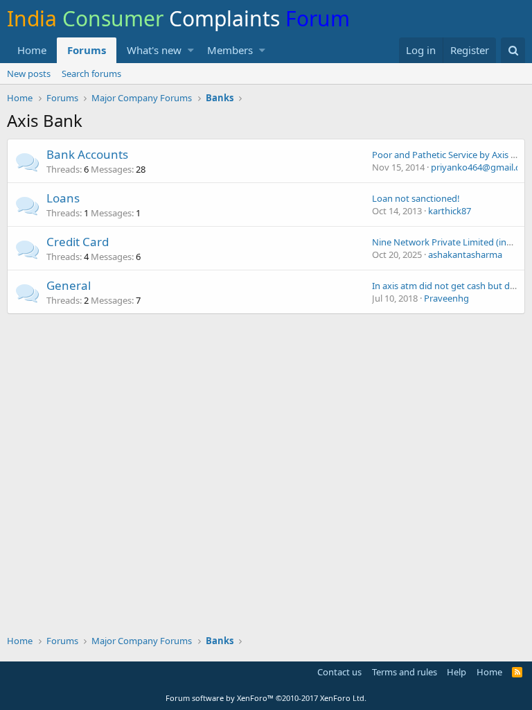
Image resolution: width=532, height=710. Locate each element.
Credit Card (77, 242)
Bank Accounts (87, 154)
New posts (29, 73)
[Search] (513, 50)
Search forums (91, 73)
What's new (154, 50)
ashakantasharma (465, 254)
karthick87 (449, 211)
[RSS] (517, 671)
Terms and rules (404, 672)
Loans (63, 198)
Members (230, 50)
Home (31, 50)
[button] (190, 50)
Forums (86, 50)
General (68, 285)
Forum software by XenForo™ (266, 698)
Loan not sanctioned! (416, 198)
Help (456, 672)
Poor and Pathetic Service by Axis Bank (451, 154)
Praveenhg (446, 298)
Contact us (339, 672)
